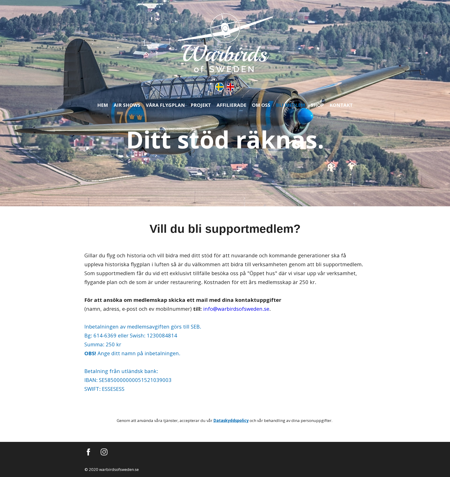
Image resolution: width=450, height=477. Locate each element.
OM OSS (261, 105)
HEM (102, 105)
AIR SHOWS (127, 105)
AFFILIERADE (231, 105)
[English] (230, 86)
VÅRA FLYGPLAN (165, 105)
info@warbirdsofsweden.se (236, 308)
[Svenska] (219, 86)
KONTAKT (341, 105)
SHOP (317, 105)
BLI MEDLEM (290, 105)
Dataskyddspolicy (231, 420)
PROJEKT (201, 105)
